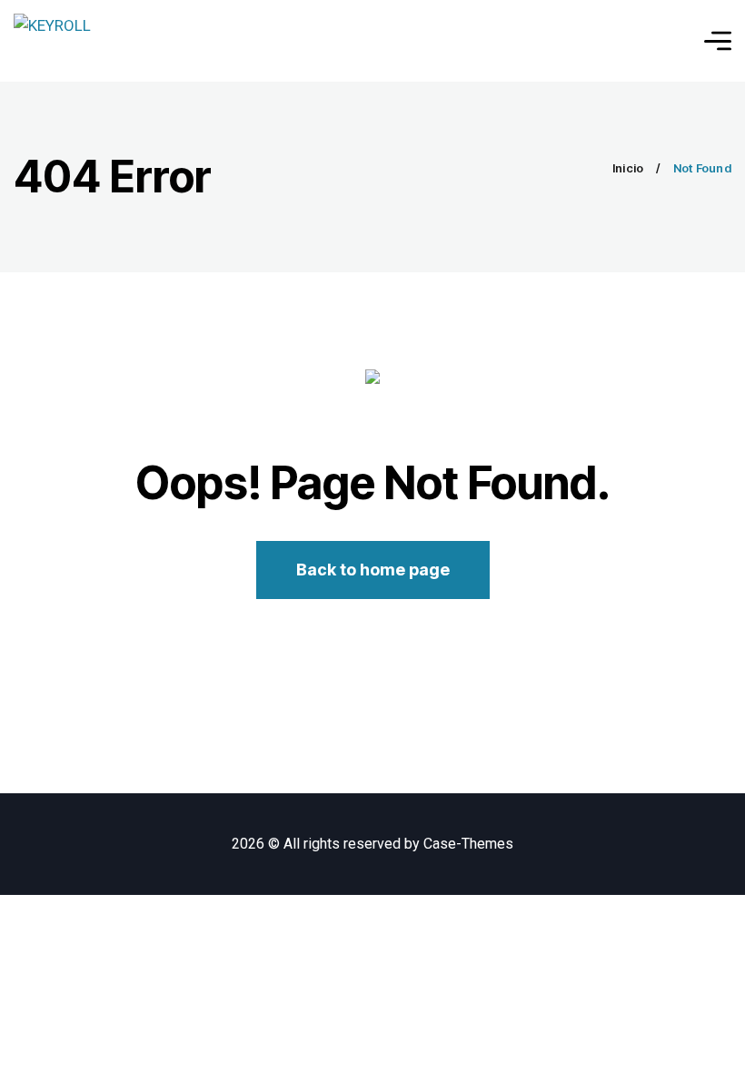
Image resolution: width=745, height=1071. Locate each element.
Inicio (628, 168)
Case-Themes (468, 843)
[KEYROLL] (52, 41)
